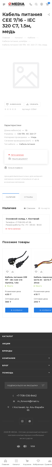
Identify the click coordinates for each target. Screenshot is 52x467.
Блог (5, 365)
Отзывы (28, 197)
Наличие (11, 197)
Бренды (7, 351)
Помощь (7, 373)
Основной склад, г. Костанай (22, 218)
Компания (8, 358)
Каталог (7, 336)
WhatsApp (30, 421)
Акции (6, 343)
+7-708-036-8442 (27, 396)
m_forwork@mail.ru (28, 401)
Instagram (22, 421)
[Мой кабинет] (41, 4)
